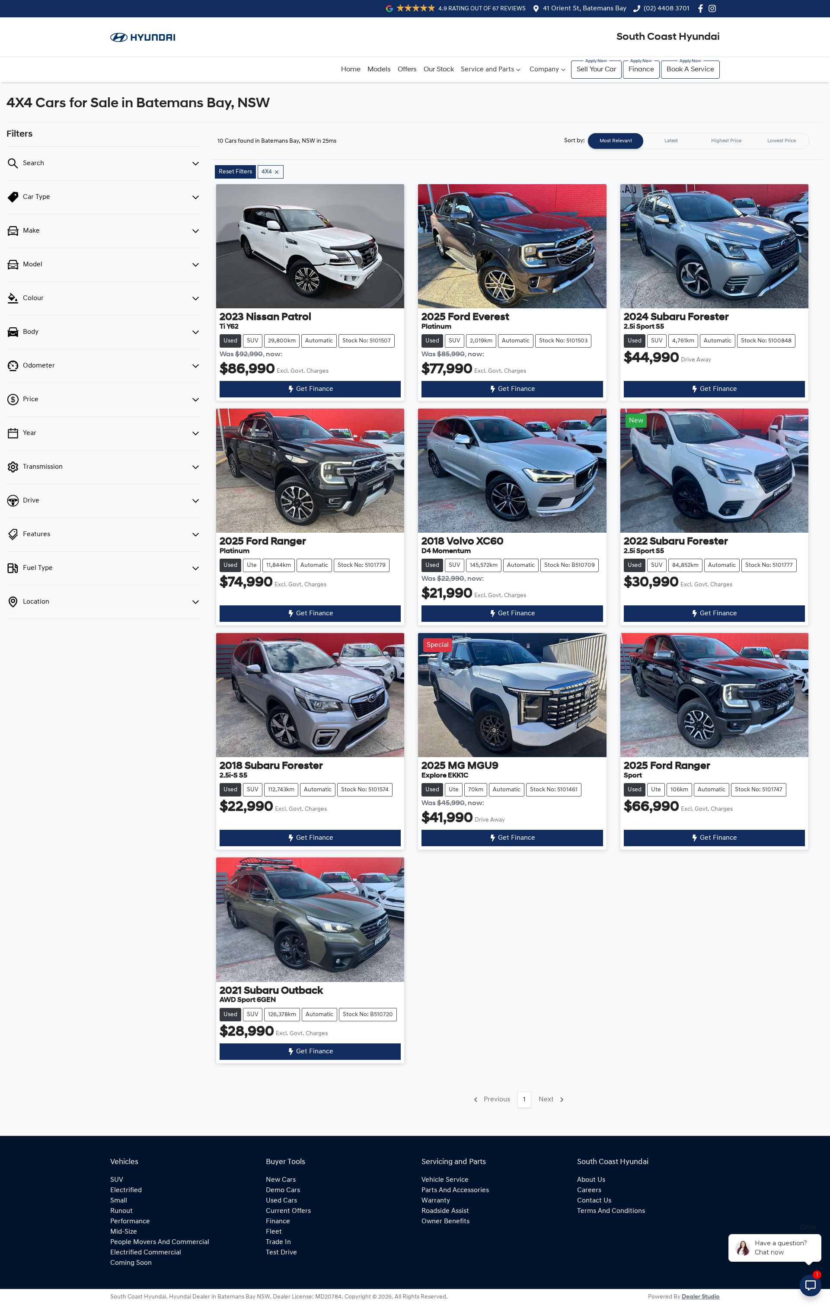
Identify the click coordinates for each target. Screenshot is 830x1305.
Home (351, 69)
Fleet (274, 1231)
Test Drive (281, 1252)
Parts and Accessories (455, 1190)
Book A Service (690, 69)
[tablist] (698, 141)
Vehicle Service (445, 1180)
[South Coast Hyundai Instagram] (714, 8)
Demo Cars (283, 1190)
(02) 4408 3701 (667, 8)
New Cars (281, 1180)
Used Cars (281, 1200)
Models (379, 69)
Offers (407, 69)
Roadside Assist (445, 1211)
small (118, 1200)
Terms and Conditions (611, 1211)
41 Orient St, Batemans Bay (584, 8)
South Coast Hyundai (668, 37)
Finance (641, 69)
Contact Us (594, 1200)
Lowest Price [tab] (781, 141)
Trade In (278, 1242)
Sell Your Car (596, 69)
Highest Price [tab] (726, 141)
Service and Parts (487, 69)
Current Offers (288, 1211)
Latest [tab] (671, 141)
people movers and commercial (159, 1242)
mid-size (123, 1231)
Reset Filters (235, 172)
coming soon (131, 1263)
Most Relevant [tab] (616, 141)
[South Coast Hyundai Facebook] (702, 8)
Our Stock (439, 69)
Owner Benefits (445, 1221)
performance (130, 1221)
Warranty (435, 1200)
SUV (116, 1180)
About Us (591, 1180)
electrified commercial (145, 1252)
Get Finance (314, 389)
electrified (126, 1190)
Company (544, 69)
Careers (589, 1190)
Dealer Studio (701, 1297)
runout (121, 1211)
